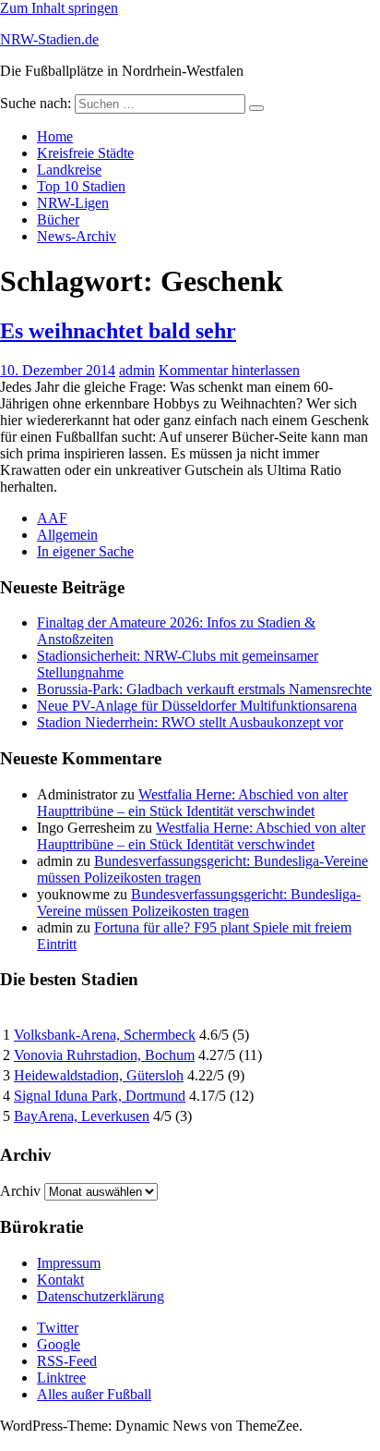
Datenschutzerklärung (100, 1296)
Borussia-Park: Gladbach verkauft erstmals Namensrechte (204, 689)
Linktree (61, 1377)
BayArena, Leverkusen (81, 1116)
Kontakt (60, 1279)
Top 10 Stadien (81, 186)
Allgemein (67, 535)
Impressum (69, 1263)
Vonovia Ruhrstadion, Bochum (104, 1055)
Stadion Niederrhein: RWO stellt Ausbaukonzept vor (190, 722)
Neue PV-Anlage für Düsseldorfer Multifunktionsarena (197, 705)
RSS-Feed (67, 1361)
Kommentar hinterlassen (229, 370)
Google (58, 1344)
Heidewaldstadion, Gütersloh (99, 1075)
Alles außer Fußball (94, 1394)
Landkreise (69, 169)
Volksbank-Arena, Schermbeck (105, 1035)
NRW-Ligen (73, 203)
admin (137, 370)
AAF (52, 518)
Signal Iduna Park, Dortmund (99, 1095)
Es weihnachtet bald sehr (118, 331)
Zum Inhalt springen (59, 8)
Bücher (58, 219)
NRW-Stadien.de (49, 39)
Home (55, 136)
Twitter (57, 1327)
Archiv (20, 1191)
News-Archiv (76, 236)
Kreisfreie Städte (85, 153)
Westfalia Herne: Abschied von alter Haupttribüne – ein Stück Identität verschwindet (192, 802)
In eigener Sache (85, 551)
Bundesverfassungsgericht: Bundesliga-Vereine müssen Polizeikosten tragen (199, 902)
